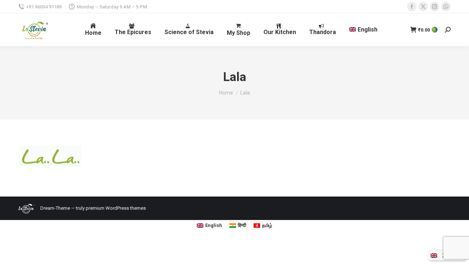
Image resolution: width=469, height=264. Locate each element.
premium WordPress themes (116, 208)
